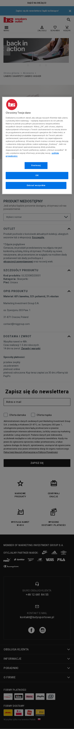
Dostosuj (36, 165)
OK (36, 175)
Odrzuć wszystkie (36, 185)
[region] (37, 145)
